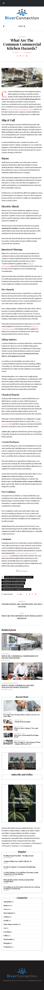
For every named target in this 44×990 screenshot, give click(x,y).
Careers (6, 909)
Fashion (5, 868)
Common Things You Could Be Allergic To (17, 861)
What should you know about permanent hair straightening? (18, 880)
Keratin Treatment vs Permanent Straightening (19, 867)
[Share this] (17, 55)
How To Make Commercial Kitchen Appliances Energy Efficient (18, 686)
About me (22, 809)
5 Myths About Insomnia (22, 722)
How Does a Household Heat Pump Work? (26, 736)
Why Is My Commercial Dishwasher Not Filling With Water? (20, 657)
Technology (7, 947)
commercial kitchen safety (13, 586)
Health (5, 863)
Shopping (6, 890)
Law (4, 928)
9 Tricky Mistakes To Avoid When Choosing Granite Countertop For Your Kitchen (20, 873)
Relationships (8, 939)
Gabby (16, 52)
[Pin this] (26, 55)
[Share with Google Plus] (23, 55)
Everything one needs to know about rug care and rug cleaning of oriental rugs (21, 888)
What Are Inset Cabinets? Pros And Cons (26, 729)
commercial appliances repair (14, 580)
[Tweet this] (20, 55)
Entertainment (8, 857)
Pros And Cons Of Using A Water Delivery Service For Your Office (21, 715)
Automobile (7, 902)
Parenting (6, 932)
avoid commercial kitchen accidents (18, 577)
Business (28, 52)
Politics (6, 936)
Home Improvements (10, 683)
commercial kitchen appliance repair (20, 109)
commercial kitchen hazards (13, 583)
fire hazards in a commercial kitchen (16, 589)
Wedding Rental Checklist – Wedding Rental (18, 856)
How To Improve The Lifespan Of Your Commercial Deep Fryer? (27, 743)
